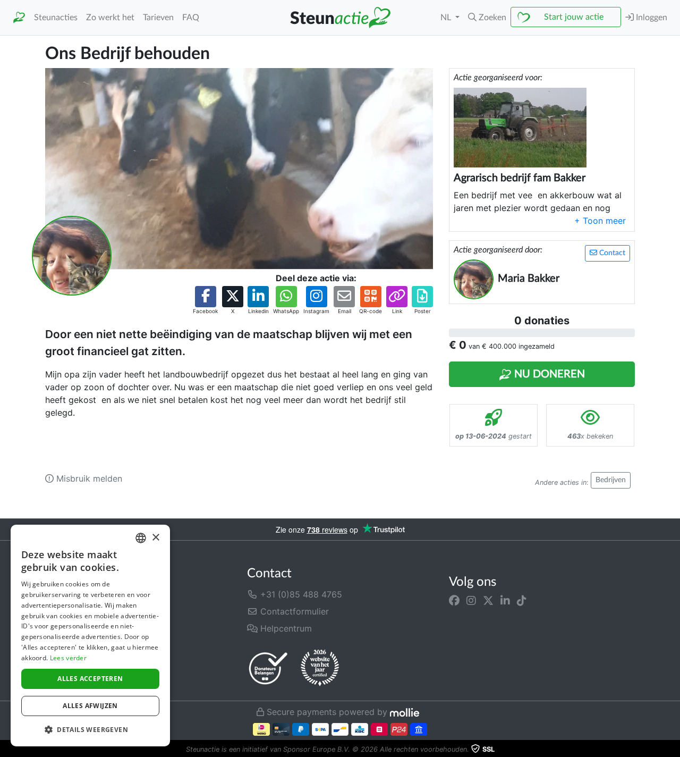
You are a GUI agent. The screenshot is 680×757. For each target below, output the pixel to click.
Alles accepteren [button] (90, 678)
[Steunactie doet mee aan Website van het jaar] (320, 668)
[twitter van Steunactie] (488, 600)
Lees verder (68, 657)
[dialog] (90, 635)
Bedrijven (611, 480)
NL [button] (446, 17)
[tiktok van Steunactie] (521, 600)
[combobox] (140, 538)
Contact (611, 253)
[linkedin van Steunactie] (505, 600)
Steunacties (56, 17)
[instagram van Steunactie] (471, 600)
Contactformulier (293, 611)
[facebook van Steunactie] (454, 600)
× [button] (155, 538)
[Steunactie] (19, 18)
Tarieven (158, 17)
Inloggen (650, 17)
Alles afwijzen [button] (90, 705)
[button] (487, 17)
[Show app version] (672, 749)
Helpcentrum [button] (285, 628)
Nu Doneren (548, 374)
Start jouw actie (574, 17)
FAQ (190, 17)
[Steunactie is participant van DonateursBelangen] (268, 668)
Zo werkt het (110, 17)
